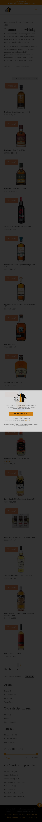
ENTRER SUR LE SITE (21, 414)
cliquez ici (27, 420)
